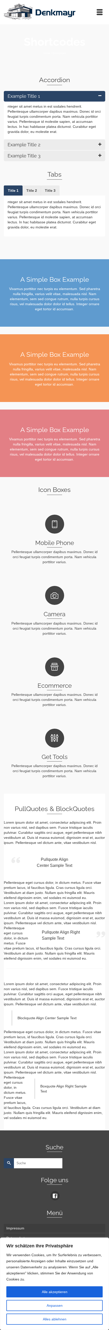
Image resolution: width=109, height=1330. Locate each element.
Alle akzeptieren (54, 1292)
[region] (54, 1284)
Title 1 (13, 190)
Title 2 (31, 190)
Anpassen (55, 1305)
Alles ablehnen (54, 1319)
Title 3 (50, 190)
